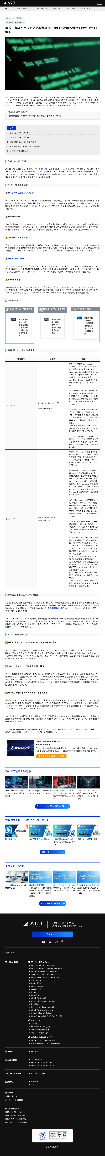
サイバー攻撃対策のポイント (20, 151)
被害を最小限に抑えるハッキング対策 (24, 147)
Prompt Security (37, 986)
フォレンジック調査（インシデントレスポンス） (48, 975)
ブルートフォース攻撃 (18, 237)
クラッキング (43, 174)
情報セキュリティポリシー (14, 1112)
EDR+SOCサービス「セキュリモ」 (43, 966)
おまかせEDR (36, 981)
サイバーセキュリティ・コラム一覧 (50, 806)
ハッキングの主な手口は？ (19, 137)
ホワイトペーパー (37, 1060)
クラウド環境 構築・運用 (40, 1030)
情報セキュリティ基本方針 (15, 1115)
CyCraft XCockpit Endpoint (42, 1013)
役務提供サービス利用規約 (15, 1119)
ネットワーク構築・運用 (40, 1033)
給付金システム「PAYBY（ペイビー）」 (45, 1041)
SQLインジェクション (18, 258)
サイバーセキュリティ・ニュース (42, 1066)
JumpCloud (36, 989)
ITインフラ (35, 1020)
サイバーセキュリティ (40, 962)
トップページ (11, 953)
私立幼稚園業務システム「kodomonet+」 (46, 1044)
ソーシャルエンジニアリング (21, 193)
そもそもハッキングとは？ (19, 133)
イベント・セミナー (13, 1074)
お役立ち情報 (11, 1060)
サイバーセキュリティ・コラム (21, 9)
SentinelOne (36, 983)
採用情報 (9, 1092)
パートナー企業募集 (14, 1100)
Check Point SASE (38, 998)
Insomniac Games (46, 403)
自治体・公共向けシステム (42, 1037)
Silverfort (35, 995)
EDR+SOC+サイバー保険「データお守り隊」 (47, 969)
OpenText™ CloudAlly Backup (43, 1001)
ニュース (34, 1085)
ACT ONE (35, 1024)
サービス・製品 (11, 962)
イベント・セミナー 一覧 (50, 904)
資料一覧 (46, 852)
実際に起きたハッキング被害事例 (22, 142)
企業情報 (9, 1082)
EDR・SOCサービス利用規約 (16, 1122)
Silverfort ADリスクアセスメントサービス (46, 1016)
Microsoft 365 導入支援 (40, 1027)
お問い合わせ (52, 934)
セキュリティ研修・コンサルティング (44, 972)
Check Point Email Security (42, 1010)
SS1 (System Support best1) (43, 1007)
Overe (33, 992)
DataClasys (35, 1004)
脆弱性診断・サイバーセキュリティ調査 (45, 978)
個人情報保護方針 (12, 1109)
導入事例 (9, 1051)
